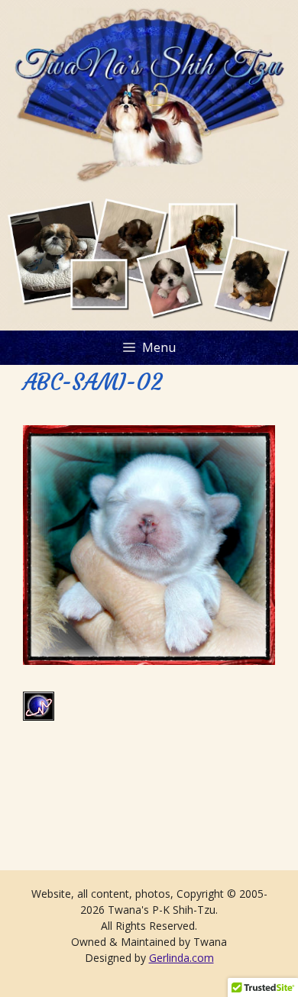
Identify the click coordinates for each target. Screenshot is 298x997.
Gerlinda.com (181, 957)
